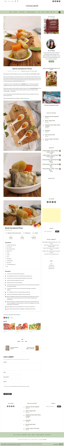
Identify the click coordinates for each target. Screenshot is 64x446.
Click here (18, 314)
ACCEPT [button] (61, 444)
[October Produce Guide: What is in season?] (22, 326)
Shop (39, 12)
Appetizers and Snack (25, 71)
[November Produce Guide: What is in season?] (35, 326)
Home (11, 12)
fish (22, 341)
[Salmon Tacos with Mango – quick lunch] (37, 348)
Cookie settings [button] (55, 444)
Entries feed (51, 265)
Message (5, 362)
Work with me (24, 434)
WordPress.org (51, 268)
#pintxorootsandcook (25, 98)
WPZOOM (44, 439)
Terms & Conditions (40, 434)
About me (5, 1)
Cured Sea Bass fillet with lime (14, 348)
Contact (12, 1)
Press (9, 1)
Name (4, 372)
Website (5, 381)
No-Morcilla (47, 130)
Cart (43, 12)
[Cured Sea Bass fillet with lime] (7, 348)
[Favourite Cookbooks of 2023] (51, 92)
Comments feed (51, 266)
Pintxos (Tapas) (34, 71)
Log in (51, 263)
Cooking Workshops (31, 12)
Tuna (26, 341)
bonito (19, 341)
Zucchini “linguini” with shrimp (51, 139)
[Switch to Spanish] (17, 1)
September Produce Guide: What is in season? (33, 415)
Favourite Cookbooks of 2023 (51, 105)
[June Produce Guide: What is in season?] (9, 326)
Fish (30, 71)
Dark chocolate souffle (50, 134)
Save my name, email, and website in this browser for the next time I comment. (17, 386)
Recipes (15, 12)
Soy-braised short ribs (54, 254)
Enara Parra (46, 245)
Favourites (21, 12)
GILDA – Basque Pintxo (50, 120)
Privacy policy (48, 434)
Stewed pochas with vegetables (52, 116)
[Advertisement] (51, 215)
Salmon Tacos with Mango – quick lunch (30, 348)
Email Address (6, 377)
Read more (51, 61)
